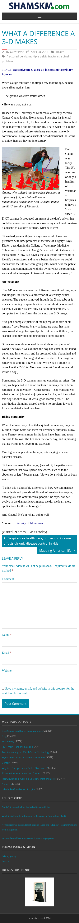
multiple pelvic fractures (44, 56)
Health (60, 52)
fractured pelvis (17, 56)
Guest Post (17, 52)
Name (7, 634)
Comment (8, 579)
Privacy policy (9, 856)
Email (6, 652)
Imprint (6, 861)
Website (7, 670)
